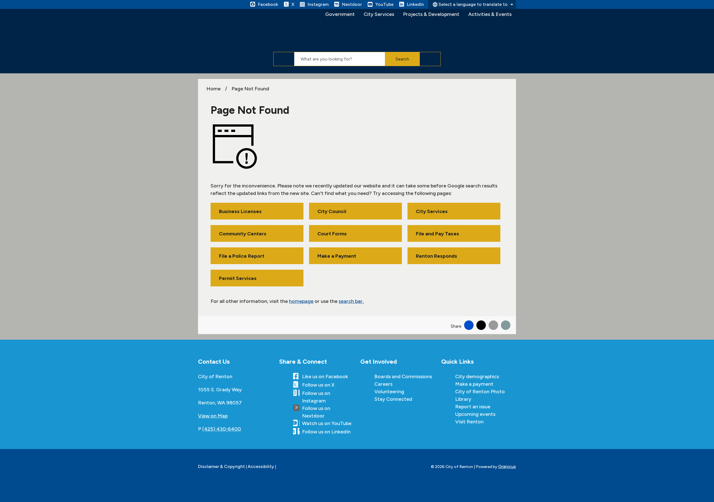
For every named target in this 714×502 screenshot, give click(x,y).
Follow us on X (318, 385)
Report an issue (472, 407)
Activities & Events (490, 14)
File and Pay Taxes (437, 234)
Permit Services (238, 278)
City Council (331, 211)
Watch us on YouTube (326, 423)
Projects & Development (431, 14)
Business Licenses (240, 211)
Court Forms (332, 234)
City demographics (477, 376)
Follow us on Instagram (316, 397)
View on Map (213, 416)
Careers (383, 384)
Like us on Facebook (325, 376)
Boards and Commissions (403, 376)
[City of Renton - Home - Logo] (243, 29)
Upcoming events (475, 414)
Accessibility (261, 466)
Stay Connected (393, 399)
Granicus (507, 466)
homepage (301, 301)
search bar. (351, 301)
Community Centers (242, 234)
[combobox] (472, 4)
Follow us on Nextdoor (316, 412)
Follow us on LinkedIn (326, 432)
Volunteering (389, 391)
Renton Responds (436, 256)
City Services (379, 14)
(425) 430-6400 (221, 429)
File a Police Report (241, 256)
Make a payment (474, 384)
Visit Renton (469, 422)
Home (213, 89)
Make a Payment (336, 256)
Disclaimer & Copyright (221, 466)
